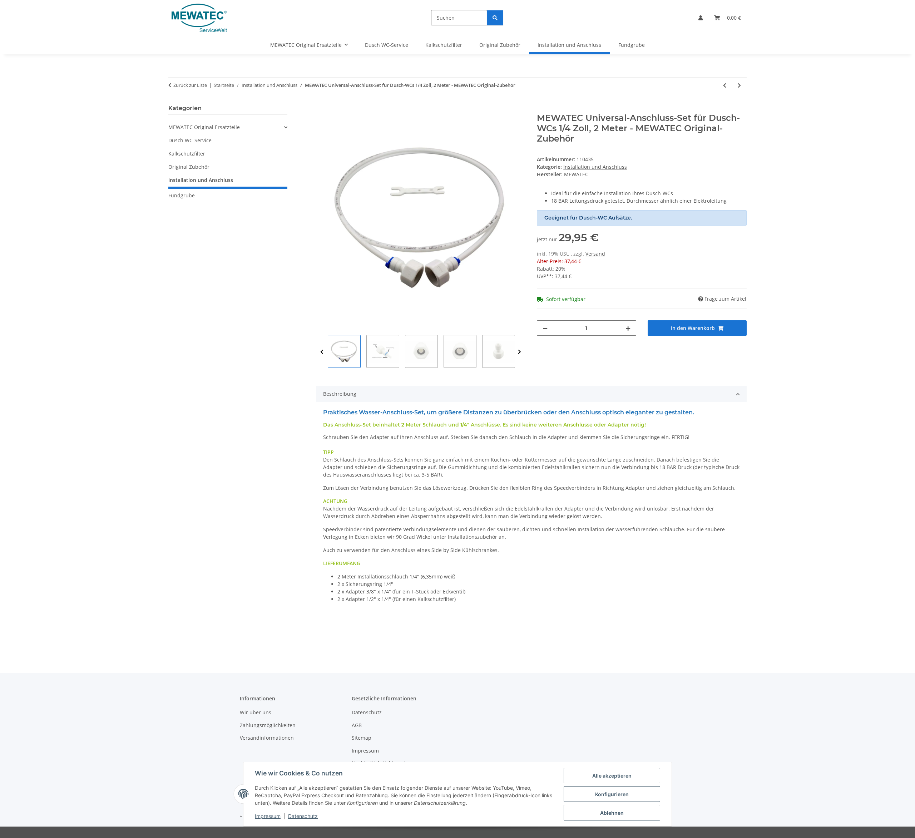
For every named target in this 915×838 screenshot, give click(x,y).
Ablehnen (612, 813)
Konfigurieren (612, 794)
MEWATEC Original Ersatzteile (204, 127)
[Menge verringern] (545, 328)
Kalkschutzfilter (186, 153)
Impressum (268, 816)
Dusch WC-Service (190, 140)
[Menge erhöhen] (628, 328)
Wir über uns (255, 712)
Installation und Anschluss (595, 166)
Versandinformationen (267, 737)
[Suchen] (495, 17)
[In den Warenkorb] (321, 109)
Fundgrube (181, 195)
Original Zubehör (188, 166)
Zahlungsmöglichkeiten (268, 725)
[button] (700, 17)
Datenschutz (303, 816)
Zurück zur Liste (190, 85)
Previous (322, 352)
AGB (357, 725)
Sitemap (361, 737)
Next (519, 352)
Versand (595, 253)
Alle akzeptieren (612, 776)
